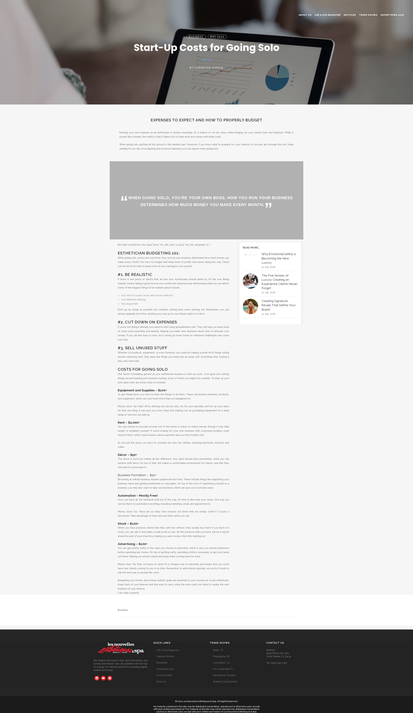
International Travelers (224, 675)
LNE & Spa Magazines (167, 650)
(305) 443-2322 (279, 663)
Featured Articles (165, 656)
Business (196, 36)
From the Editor (164, 675)
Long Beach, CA (221, 662)
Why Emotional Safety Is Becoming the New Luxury (279, 258)
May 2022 (217, 36)
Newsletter (162, 662)
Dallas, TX (218, 650)
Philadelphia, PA (221, 656)
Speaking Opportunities (225, 681)
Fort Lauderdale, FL (223, 669)
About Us (161, 681)
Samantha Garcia (209, 67)
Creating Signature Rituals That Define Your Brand (279, 305)
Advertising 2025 (165, 669)
